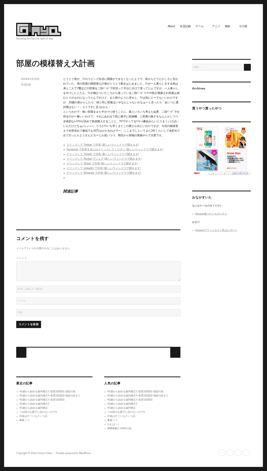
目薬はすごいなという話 (33, 416)
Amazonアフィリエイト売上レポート (216, 230)
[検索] (247, 67)
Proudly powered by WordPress (73, 453)
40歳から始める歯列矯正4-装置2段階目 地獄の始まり (50, 395)
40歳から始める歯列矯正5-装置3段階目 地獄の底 (47, 391)
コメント (21, 258)
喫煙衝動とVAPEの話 (119, 428)
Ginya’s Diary (45, 453)
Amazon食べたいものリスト (211, 214)
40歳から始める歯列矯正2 (34, 404)
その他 (243, 26)
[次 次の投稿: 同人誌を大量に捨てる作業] (21, 353)
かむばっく (113, 424)
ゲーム (199, 26)
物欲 (227, 26)
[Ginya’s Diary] (38, 29)
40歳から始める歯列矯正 (33, 408)
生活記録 (185, 26)
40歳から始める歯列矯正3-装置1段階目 (42, 400)
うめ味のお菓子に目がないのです (38, 412)
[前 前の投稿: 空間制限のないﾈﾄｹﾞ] (175, 353)
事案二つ (24, 420)
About (171, 26)
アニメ (216, 26)
